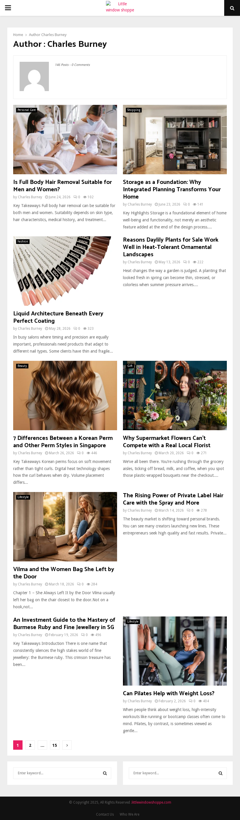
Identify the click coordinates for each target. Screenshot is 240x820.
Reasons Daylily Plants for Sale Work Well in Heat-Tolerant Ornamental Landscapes (170, 247)
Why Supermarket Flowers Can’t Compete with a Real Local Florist (166, 441)
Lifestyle (23, 497)
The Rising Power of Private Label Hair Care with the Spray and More (173, 499)
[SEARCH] (105, 773)
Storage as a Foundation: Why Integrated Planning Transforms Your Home (172, 189)
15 (54, 745)
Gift (130, 366)
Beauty (22, 366)
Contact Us (105, 814)
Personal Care (27, 110)
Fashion (23, 241)
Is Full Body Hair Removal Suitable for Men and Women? (62, 185)
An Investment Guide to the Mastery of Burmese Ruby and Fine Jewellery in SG (64, 623)
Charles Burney (53, 35)
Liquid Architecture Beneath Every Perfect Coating (58, 317)
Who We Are (129, 814)
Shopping (133, 110)
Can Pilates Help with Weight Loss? (169, 693)
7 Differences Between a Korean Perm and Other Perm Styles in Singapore (63, 441)
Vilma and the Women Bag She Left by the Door (63, 573)
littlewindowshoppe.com (151, 802)
